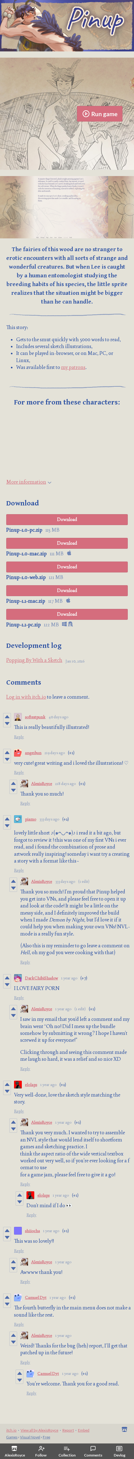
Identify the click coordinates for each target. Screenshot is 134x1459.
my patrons (73, 367)
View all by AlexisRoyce (39, 1430)
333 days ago (49, 819)
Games (11, 1437)
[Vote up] (7, 716)
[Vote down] (7, 723)
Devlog (119, 1455)
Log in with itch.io (26, 697)
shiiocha (32, 1230)
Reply (19, 736)
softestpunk (35, 717)
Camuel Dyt (35, 1297)
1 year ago (69, 978)
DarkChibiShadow (41, 978)
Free (46, 1437)
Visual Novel (30, 1437)
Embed (83, 1430)
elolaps (31, 1084)
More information (26, 482)
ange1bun (33, 752)
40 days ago (58, 717)
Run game (104, 113)
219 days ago (55, 752)
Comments (93, 1455)
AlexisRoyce (41, 783)
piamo (30, 819)
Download (67, 519)
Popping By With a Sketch (34, 660)
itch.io (11, 1430)
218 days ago (65, 783)
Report (68, 1430)
